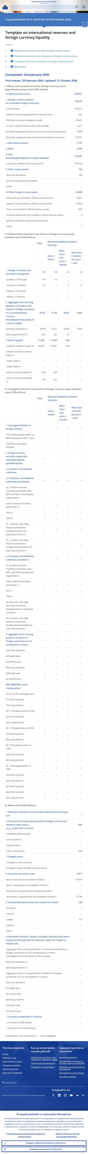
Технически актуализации (43, 1063)
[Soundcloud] (77, 1095)
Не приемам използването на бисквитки (45, 1149)
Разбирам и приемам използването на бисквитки (46, 1143)
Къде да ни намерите (12, 1073)
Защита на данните (68, 1058)
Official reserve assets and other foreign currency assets (42, 51)
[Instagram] (65, 1095)
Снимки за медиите (12, 1065)
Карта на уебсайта (10, 1082)
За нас (5, 1054)
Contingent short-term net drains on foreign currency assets (43, 62)
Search (76, 7)
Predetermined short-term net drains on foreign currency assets (45, 56)
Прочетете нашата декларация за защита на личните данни (26, 1135)
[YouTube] (71, 1095)
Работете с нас (9, 1058)
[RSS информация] (83, 1095)
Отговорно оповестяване (43, 1067)
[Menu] (83, 7)
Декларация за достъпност (71, 1073)
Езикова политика (67, 1077)
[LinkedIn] (59, 1095)
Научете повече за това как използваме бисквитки (68, 1135)
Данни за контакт (11, 1069)
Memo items (20, 67)
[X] (53, 1095)
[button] (83, 2)
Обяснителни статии (12, 1062)
